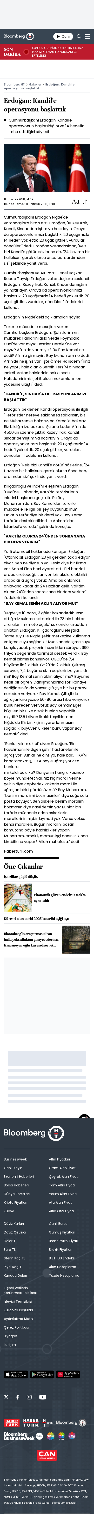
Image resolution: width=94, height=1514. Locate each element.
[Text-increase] (76, 201)
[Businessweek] (23, 1436)
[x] (6, 1397)
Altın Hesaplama (62, 1266)
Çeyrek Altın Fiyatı (64, 1176)
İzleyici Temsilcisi (18, 1301)
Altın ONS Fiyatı (61, 1211)
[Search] (79, 36)
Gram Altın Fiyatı (62, 1168)
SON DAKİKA (12, 52)
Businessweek (15, 1159)
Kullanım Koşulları (18, 1310)
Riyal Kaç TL (13, 1266)
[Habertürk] (12, 1423)
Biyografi (11, 1336)
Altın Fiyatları (59, 1159)
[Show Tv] (50, 1436)
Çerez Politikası (16, 1327)
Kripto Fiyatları (15, 1202)
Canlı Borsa (58, 1223)
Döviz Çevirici (15, 1232)
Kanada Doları (15, 1275)
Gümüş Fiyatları (62, 1232)
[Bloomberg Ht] (71, 1423)
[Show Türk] (61, 1436)
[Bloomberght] (19, 36)
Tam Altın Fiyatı (62, 1185)
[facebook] (17, 1397)
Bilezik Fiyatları (60, 1249)
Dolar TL (10, 1241)
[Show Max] (72, 1436)
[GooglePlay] (42, 1374)
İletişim (10, 1344)
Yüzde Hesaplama (64, 1275)
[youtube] (42, 1397)
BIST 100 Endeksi (62, 1258)
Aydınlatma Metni (19, 1318)
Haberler (35, 84)
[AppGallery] (68, 1374)
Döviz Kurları (14, 1223)
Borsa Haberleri (16, 1185)
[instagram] (29, 1397)
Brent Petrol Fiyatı (63, 1241)
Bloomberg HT (14, 84)
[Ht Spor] (47, 1423)
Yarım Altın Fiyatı (63, 1193)
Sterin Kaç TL (14, 1258)
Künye (9, 1211)
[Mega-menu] (87, 36)
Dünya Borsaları (17, 1193)
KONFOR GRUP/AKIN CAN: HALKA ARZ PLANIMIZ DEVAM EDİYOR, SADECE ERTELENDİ (57, 52)
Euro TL (10, 1249)
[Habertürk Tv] (31, 1423)
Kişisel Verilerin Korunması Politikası (20, 1290)
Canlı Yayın (13, 1168)
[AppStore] (16, 1374)
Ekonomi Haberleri (19, 1176)
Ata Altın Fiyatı (61, 1202)
